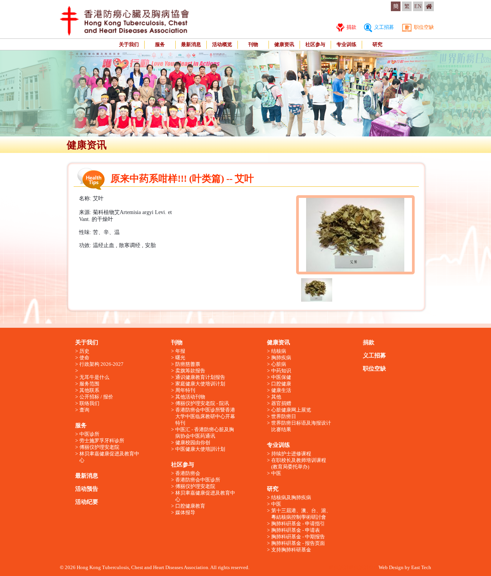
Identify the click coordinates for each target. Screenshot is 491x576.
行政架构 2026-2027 (101, 364)
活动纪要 (86, 502)
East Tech (421, 567)
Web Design (391, 567)
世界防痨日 (283, 416)
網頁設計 (339, 567)
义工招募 (383, 27)
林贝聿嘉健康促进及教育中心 (109, 457)
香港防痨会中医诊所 (197, 480)
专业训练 (346, 44)
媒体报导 (185, 512)
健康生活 (281, 390)
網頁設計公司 (364, 567)
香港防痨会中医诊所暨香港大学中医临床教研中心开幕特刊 (205, 416)
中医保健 (281, 377)
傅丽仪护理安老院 (99, 447)
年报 (180, 351)
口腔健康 (281, 384)
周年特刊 (185, 390)
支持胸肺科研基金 (291, 550)
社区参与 (315, 44)
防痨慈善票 (187, 364)
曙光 (180, 357)
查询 (84, 410)
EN (418, 6)
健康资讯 (284, 44)
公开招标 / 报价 (96, 397)
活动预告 (86, 489)
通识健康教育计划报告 (200, 377)
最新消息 (191, 44)
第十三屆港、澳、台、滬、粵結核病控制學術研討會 (301, 514)
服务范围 (89, 384)
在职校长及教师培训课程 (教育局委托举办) (298, 463)
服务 (160, 44)
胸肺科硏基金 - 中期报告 (298, 536)
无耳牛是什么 (94, 377)
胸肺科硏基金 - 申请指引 (298, 523)
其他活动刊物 (190, 397)
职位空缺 (423, 27)
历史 (84, 351)
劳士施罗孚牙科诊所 (101, 440)
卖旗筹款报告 (190, 370)
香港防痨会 (187, 473)
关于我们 (129, 44)
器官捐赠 (281, 403)
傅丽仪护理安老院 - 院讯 (202, 403)
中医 (276, 473)
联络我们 (89, 403)
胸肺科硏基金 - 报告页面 (298, 543)
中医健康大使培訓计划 (200, 449)
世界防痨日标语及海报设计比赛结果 (301, 426)
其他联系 (89, 390)
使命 (84, 357)
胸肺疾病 (281, 357)
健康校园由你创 (192, 442)
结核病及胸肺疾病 (291, 497)
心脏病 (278, 364)
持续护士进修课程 (291, 453)
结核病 (278, 351)
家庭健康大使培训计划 (200, 384)
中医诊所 (89, 434)
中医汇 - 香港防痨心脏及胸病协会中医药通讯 (204, 433)
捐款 (350, 27)
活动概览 (222, 44)
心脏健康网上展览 (291, 410)
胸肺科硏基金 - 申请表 (295, 530)
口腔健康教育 (190, 506)
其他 (276, 397)
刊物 (253, 44)
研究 (377, 44)
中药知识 (281, 370)
